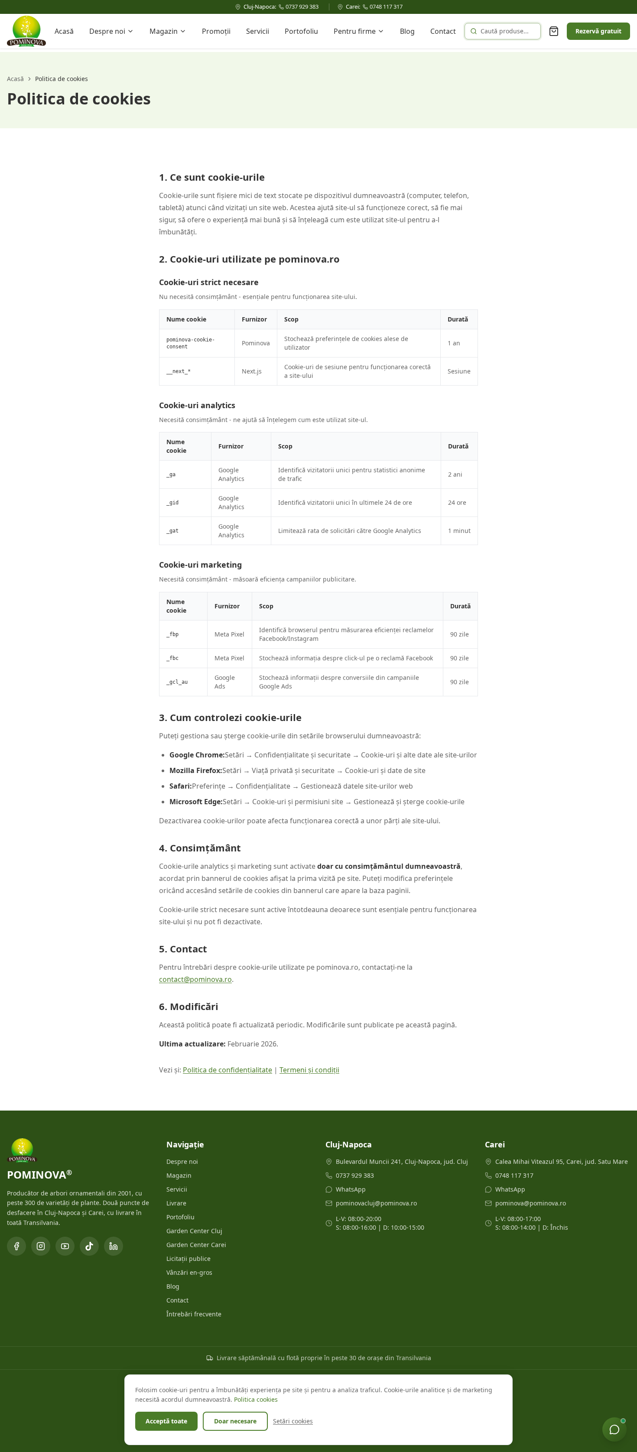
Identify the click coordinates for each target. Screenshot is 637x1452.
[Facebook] (16, 1246)
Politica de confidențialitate (227, 1070)
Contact (443, 31)
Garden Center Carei (196, 1245)
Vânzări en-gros (189, 1272)
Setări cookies (293, 1421)
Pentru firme (355, 31)
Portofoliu (301, 31)
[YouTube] (65, 1246)
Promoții (216, 31)
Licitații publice (188, 1258)
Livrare (176, 1203)
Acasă (64, 31)
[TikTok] (89, 1246)
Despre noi (107, 31)
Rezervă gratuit (598, 31)
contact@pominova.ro (195, 979)
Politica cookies (256, 1399)
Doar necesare (235, 1421)
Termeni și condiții (309, 1070)
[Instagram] (40, 1246)
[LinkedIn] (113, 1246)
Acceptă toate (166, 1421)
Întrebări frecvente (193, 1314)
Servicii (257, 31)
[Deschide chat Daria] (614, 1429)
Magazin (164, 31)
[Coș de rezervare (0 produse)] (553, 31)
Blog (407, 31)
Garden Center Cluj (194, 1231)
